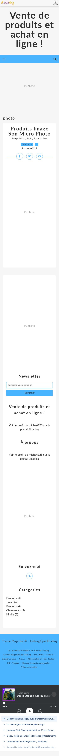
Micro (22, 139)
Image (15, 139)
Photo (29, 139)
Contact (49, 655)
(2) (12, 614)
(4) (13, 598)
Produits (38, 139)
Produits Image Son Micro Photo (29, 131)
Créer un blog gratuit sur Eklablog (17, 655)
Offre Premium (13, 663)
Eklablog (52, 641)
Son (45, 139)
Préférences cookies (29, 667)
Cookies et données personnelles (35, 663)
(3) (15, 610)
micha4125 (35, 425)
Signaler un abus (9, 659)
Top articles (38, 655)
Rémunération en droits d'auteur (41, 659)
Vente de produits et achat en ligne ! (29, 30)
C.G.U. (22, 659)
